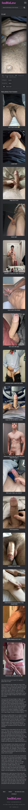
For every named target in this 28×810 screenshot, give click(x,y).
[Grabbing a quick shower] (14, 549)
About (4, 791)
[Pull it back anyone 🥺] (14, 110)
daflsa (10, 83)
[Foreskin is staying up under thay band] (14, 256)
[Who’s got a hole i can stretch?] (14, 476)
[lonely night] (14, 220)
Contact (10, 791)
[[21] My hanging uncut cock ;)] (14, 622)
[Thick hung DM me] (14, 512)
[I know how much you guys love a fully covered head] (14, 585)
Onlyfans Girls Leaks (19, 791)
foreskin (10, 80)
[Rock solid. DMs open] (14, 329)
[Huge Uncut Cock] (14, 183)
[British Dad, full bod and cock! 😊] (14, 658)
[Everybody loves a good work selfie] (14, 366)
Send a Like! (8, 86)
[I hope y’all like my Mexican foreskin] (14, 402)
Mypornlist (14, 794)
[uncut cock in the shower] (14, 293)
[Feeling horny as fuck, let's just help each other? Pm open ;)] (14, 439)
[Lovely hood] (14, 146)
